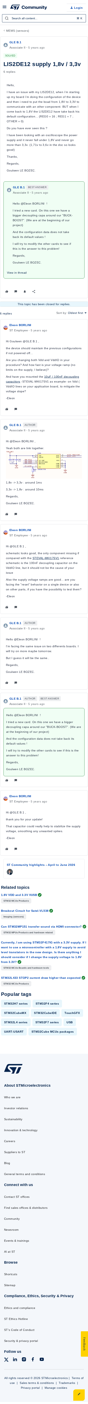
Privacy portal (30, 1387)
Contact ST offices (17, 1196)
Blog (7, 1163)
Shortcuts (10, 1274)
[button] (4, 8)
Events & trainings (16, 1240)
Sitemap (9, 1285)
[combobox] (44, 18)
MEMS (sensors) (17, 30)
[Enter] (6, 18)
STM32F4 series (47, 1003)
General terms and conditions (24, 1174)
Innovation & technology (20, 1130)
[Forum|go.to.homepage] (28, 8)
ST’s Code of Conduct (19, 1329)
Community (12, 1218)
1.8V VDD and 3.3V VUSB (19, 895)
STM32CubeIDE (45, 1013)
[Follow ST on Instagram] (23, 1360)
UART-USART (14, 1031)
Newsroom (11, 1229)
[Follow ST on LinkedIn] (14, 1360)
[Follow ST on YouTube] (41, 1360)
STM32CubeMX (15, 1013)
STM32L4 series (16, 1022)
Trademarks (67, 1382)
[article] (44, 367)
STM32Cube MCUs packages (53, 1031)
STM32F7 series (47, 1022)
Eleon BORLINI (20, 325)
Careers (9, 1141)
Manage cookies (56, 1387)
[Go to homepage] (13, 1073)
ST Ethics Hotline (16, 1319)
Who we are (12, 1097)
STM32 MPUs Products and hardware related (28, 932)
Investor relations (16, 1108)
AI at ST (9, 1251)
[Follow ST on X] (6, 1360)
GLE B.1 (15, 42)
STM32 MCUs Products (16, 901)
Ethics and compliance (19, 1308)
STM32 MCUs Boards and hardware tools (26, 968)
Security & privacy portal (21, 1340)
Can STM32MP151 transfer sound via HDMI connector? (41, 926)
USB (70, 1022)
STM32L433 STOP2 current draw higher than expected (41, 977)
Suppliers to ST (14, 1152)
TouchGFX (72, 1013)
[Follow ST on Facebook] (32, 1360)
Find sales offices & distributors (26, 1207)
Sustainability (13, 1119)
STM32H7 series (16, 1003)
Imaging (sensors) (13, 916)
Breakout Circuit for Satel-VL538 (25, 910)
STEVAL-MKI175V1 (46, 558)
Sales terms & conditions (37, 1382)
